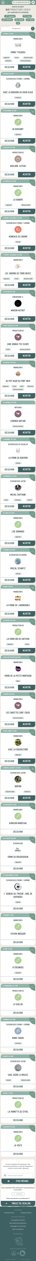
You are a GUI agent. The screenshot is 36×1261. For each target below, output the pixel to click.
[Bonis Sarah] (18, 1030)
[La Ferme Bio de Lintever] (18, 631)
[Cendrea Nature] (18, 413)
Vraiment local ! (9, 1213)
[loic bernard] (18, 524)
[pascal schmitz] (18, 561)
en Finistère (18, 1234)
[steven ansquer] (18, 926)
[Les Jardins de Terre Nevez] (18, 266)
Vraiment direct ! (26, 1213)
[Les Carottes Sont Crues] (18, 705)
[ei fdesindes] (18, 960)
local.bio (18, 1210)
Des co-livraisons (18, 1229)
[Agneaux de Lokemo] (18, 229)
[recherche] (33, 28)
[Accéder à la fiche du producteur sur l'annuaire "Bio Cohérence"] (32, 769)
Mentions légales (11, 1259)
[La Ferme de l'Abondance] (18, 598)
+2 (18, 23)
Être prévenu (22, 1181)
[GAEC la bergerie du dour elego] (18, 85)
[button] (7, 2)
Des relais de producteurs (18, 1223)
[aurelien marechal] (18, 816)
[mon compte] (33, 2)
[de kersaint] (18, 122)
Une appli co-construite (18, 1226)
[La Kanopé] (18, 192)
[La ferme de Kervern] (18, 450)
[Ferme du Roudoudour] (18, 849)
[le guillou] (18, 997)
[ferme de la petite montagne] (18, 668)
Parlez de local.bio (20, 1203)
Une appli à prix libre (18, 1220)
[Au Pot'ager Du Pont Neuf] (18, 373)
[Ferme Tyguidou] (18, 45)
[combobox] (16, 28)
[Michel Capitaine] (18, 487)
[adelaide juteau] (18, 158)
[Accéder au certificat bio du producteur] (32, 35)
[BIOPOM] (18, 779)
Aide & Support (25, 1259)
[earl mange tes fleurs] (18, 337)
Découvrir (9, 67)
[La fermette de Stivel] (18, 1104)
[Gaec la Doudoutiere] (18, 742)
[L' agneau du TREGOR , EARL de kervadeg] (18, 886)
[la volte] (18, 1138)
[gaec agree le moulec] (18, 1067)
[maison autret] (18, 303)
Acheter (26, 174)
